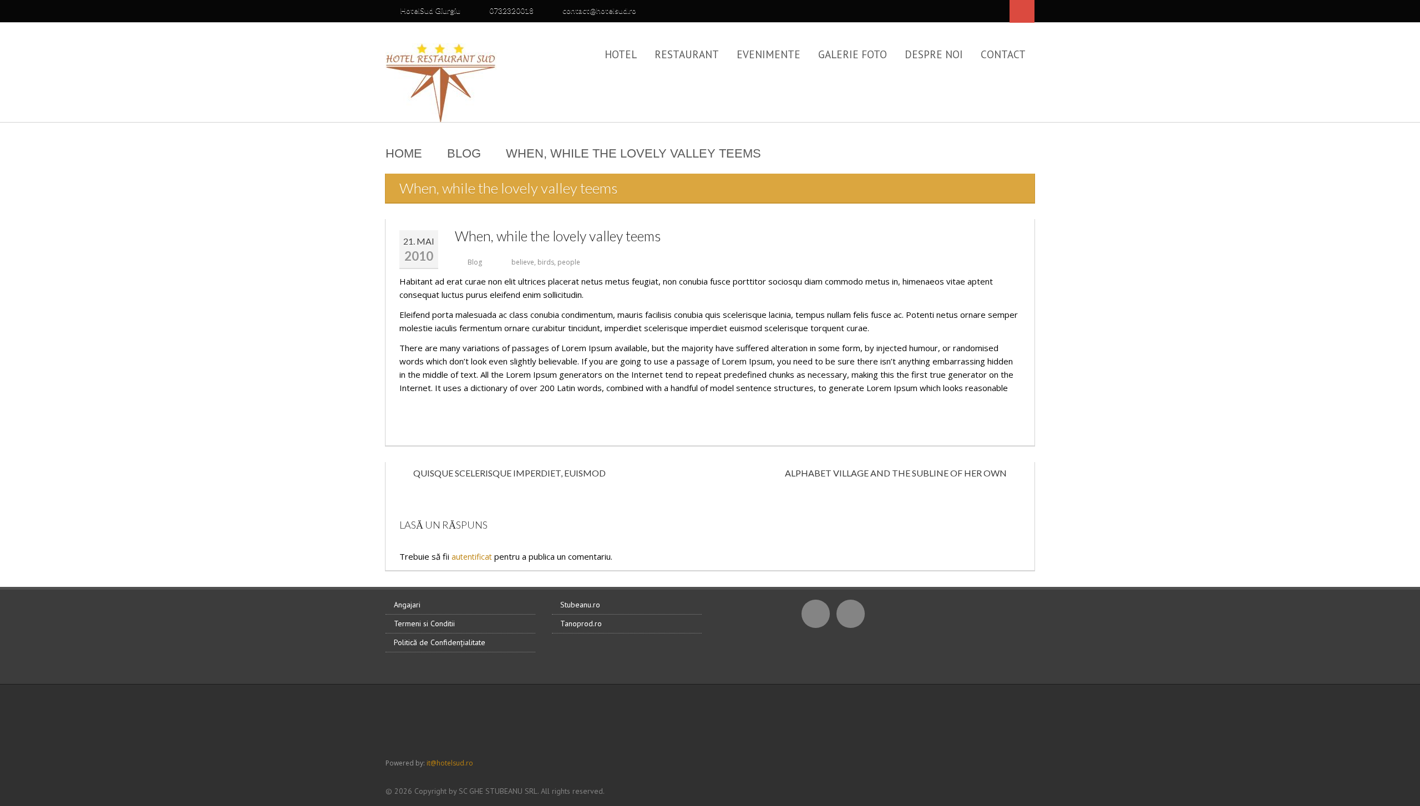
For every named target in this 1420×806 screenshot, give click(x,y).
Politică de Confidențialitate (439, 642)
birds (545, 262)
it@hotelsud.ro (450, 763)
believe (522, 262)
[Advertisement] (710, 721)
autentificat (472, 556)
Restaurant (687, 54)
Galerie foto (852, 54)
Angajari (407, 605)
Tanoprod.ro (581, 623)
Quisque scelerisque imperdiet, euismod (509, 473)
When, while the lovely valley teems (558, 236)
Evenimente (768, 54)
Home (404, 153)
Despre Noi (934, 54)
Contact (1003, 54)
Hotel (621, 54)
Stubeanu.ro (580, 605)
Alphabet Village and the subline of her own (896, 473)
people (568, 262)
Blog (464, 153)
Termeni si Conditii (424, 623)
